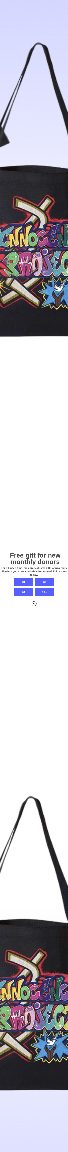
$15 (23, 582)
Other (45, 592)
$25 (23, 592)
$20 (45, 582)
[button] (34, 571)
